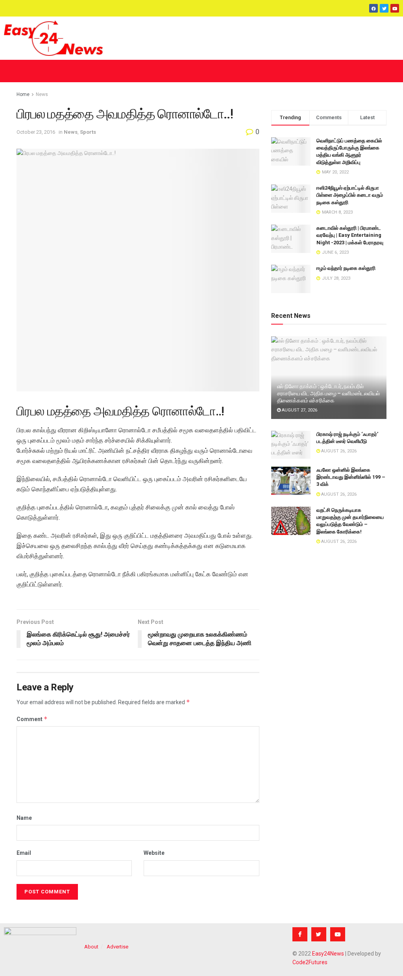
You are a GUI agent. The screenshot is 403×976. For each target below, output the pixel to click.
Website (154, 853)
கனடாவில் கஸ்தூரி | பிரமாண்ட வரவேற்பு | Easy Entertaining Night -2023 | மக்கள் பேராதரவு (349, 235)
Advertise (117, 947)
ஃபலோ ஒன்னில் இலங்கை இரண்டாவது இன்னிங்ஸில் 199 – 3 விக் (350, 477)
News (42, 94)
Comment (32, 719)
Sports (88, 132)
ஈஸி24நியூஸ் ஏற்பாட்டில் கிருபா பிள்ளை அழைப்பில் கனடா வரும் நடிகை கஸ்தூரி (349, 195)
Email (24, 853)
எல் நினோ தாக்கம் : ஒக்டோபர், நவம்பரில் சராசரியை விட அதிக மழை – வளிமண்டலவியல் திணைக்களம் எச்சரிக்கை (328, 393)
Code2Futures (309, 962)
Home (23, 94)
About (91, 947)
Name (24, 818)
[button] (201, 71)
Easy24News (328, 953)
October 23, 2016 (36, 132)
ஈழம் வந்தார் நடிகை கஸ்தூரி (345, 268)
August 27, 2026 (299, 410)
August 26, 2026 (338, 451)
